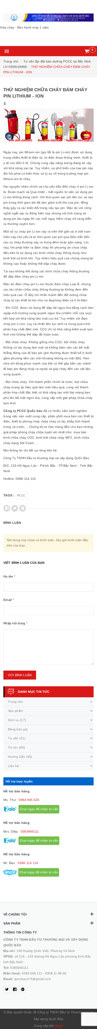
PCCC (21, 495)
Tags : (8, 495)
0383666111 (30, 831)
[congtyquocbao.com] (48, 17)
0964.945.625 (29, 800)
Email (8, 600)
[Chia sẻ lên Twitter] (14, 508)
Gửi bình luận (20, 675)
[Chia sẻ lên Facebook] (6, 508)
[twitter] (6, 989)
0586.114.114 (28, 863)
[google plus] (22, 989)
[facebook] (14, 989)
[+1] (22, 508)
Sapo (59, 1025)
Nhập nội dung (15, 623)
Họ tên (9, 576)
